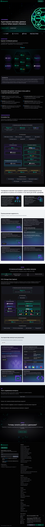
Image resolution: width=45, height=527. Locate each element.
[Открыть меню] (43, 1)
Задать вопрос (22, 396)
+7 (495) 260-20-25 (4, 465)
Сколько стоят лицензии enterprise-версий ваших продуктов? (13, 401)
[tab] (6, 274)
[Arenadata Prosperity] (32, 159)
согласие (5, 458)
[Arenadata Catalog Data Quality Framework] (22, 128)
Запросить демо (5, 28)
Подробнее (3, 342)
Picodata (10, 353)
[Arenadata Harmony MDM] (36, 128)
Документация (13, 28)
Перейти (4, 243)
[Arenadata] (4, 1)
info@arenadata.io (4, 464)
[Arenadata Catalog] (9, 129)
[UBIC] (13, 163)
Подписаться (15, 456)
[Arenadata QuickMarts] (32, 156)
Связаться (40, 1)
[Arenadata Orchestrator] (34, 172)
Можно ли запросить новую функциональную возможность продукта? (15, 408)
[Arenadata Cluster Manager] (10, 172)
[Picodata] (13, 153)
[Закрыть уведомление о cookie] (43, 515)
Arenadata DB (4, 352)
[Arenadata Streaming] (13, 148)
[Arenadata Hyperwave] (32, 148)
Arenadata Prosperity (5, 353)
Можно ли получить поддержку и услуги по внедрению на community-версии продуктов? (19, 404)
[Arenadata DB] (32, 152)
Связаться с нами (22, 431)
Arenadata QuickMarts (17, 352)
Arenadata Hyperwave (9, 352)
